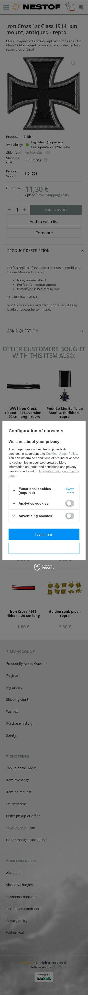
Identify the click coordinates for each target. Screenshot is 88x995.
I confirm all (44, 534)
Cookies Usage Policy (61, 453)
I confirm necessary (44, 548)
